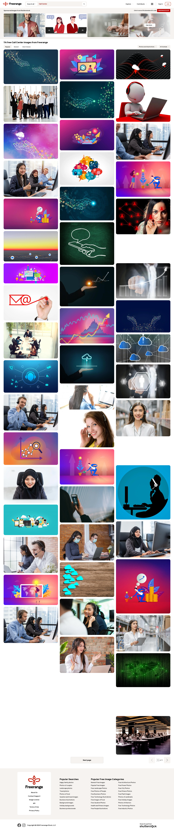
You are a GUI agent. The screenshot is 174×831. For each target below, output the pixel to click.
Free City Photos (124, 788)
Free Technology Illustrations (101, 797)
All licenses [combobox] (163, 47)
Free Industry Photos (125, 808)
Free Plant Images (124, 794)
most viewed (26, 47)
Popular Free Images (98, 785)
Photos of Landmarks (125, 797)
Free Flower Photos (124, 785)
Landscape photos (66, 788)
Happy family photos (66, 782)
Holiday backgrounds (67, 806)
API (34, 803)
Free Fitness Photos (125, 791)
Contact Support (34, 796)
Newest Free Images (98, 782)
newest (16, 47)
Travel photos (64, 791)
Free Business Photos (98, 794)
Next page (87, 760)
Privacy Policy (34, 811)
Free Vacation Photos (98, 803)
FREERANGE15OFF (163, 10)
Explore (128, 4)
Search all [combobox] (30, 4)
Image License (34, 800)
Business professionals (68, 808)
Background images (66, 803)
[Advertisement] (143, 248)
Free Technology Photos (126, 806)
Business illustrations (67, 800)
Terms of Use (34, 807)
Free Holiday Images (125, 800)
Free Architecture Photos (127, 782)
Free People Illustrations (99, 808)
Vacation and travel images (69, 797)
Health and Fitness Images (100, 806)
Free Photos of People (98, 791)
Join (167, 4)
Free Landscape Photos (99, 788)
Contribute (141, 4)
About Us (34, 792)
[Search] (84, 4)
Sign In (160, 4)
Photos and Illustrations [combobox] (146, 47)
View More (149, 25)
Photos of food (65, 794)
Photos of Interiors (124, 803)
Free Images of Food (98, 800)
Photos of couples (66, 785)
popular (7, 47)
